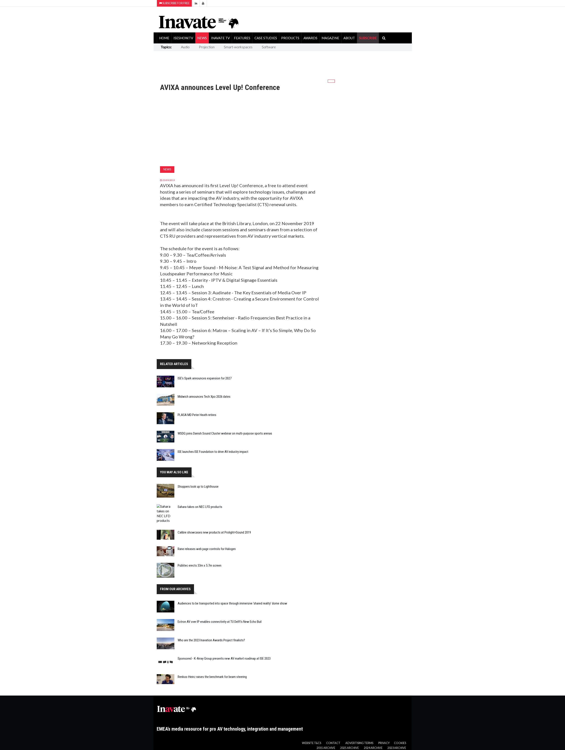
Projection (207, 47)
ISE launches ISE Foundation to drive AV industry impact (213, 452)
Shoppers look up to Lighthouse (198, 487)
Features (242, 38)
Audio (185, 47)
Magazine (330, 38)
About (349, 38)
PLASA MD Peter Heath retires (197, 415)
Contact (333, 743)
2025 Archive (349, 748)
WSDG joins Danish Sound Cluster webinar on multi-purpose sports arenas (225, 433)
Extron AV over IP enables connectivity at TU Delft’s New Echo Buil (220, 622)
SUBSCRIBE (368, 38)
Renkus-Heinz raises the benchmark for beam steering (212, 677)
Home (164, 38)
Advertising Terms (359, 743)
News (202, 38)
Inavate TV (220, 38)
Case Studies (265, 38)
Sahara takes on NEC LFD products (200, 507)
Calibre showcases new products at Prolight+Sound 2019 (214, 532)
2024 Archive (373, 748)
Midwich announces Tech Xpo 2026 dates (204, 397)
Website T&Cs (311, 743)
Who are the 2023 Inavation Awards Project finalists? (211, 640)
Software (269, 47)
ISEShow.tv (183, 38)
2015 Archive (326, 748)
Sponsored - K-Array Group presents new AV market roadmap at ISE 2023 (224, 658)
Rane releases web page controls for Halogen (207, 549)
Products (290, 38)
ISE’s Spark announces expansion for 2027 (205, 378)
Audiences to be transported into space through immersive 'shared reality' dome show (232, 603)
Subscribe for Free (176, 3)
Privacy (384, 743)
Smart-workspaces (238, 47)
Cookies (400, 743)
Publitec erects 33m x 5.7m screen (199, 565)
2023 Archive (397, 748)
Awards (310, 38)
